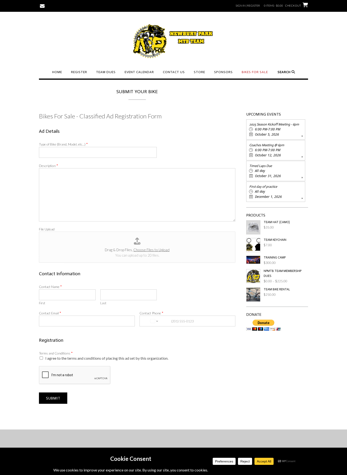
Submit (53, 398)
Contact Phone (151, 313)
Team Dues (106, 72)
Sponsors (223, 72)
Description (48, 165)
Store (199, 72)
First (42, 303)
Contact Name (50, 286)
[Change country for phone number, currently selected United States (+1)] (154, 321)
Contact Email (50, 313)
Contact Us (174, 72)
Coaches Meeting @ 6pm (266, 145)
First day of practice (263, 187)
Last (103, 303)
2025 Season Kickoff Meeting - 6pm (274, 124)
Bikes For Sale (255, 72)
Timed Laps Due (260, 166)
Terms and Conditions (56, 353)
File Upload (47, 229)
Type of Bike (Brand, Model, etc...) (63, 144)
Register (79, 72)
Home (57, 72)
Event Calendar (139, 72)
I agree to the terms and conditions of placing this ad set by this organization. (106, 358)
